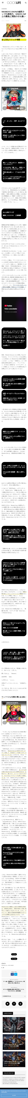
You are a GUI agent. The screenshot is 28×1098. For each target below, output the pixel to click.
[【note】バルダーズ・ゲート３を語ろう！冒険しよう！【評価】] (14, 1025)
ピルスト (3, 20)
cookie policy (4, 1092)
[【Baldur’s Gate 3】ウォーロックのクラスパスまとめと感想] (14, 1059)
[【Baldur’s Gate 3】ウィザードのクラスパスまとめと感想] (14, 1042)
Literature (4, 8)
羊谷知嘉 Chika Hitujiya (8, 1030)
